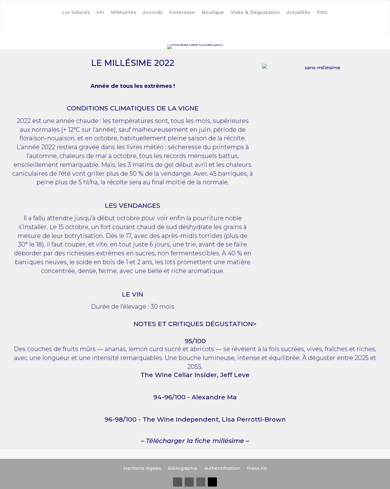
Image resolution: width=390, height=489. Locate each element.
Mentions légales (142, 468)
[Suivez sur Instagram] (189, 482)
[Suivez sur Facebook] (177, 482)
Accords (152, 12)
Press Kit (257, 468)
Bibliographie (182, 468)
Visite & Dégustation (255, 12)
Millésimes (123, 12)
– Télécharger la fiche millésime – (195, 440)
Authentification (222, 468)
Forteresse (182, 12)
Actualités (298, 12)
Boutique (213, 12)
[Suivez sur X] (212, 482)
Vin (100, 12)
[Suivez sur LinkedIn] (200, 482)
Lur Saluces (76, 12)
